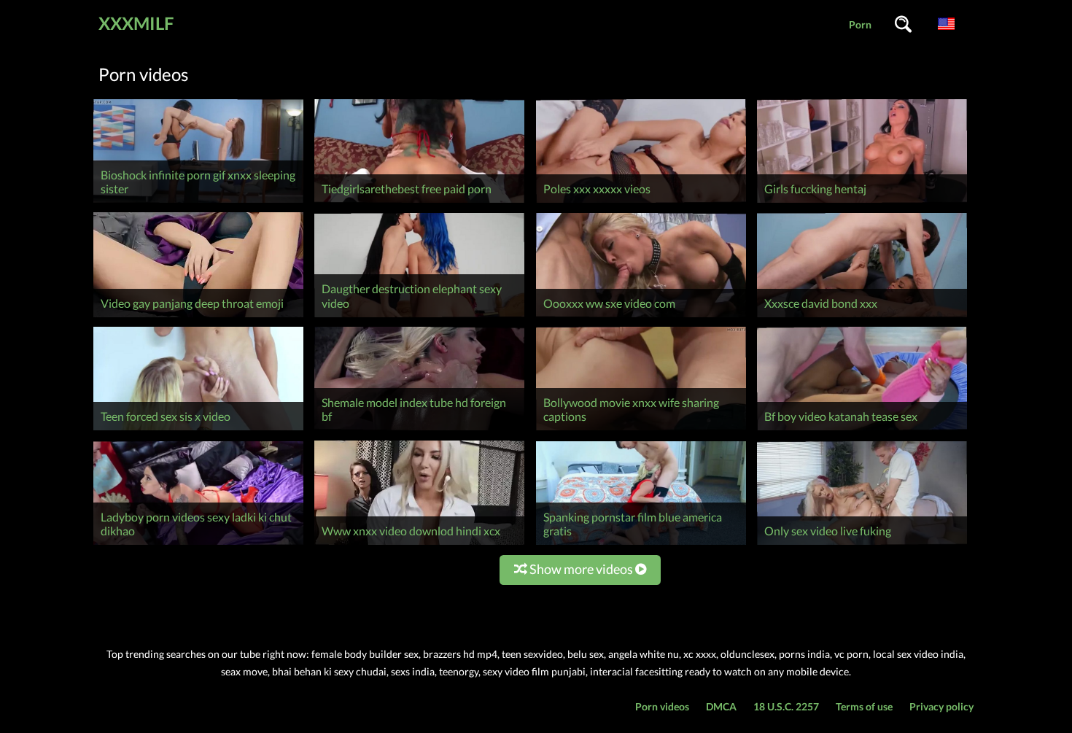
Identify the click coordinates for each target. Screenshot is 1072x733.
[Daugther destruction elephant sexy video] (419, 317)
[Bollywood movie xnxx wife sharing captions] (641, 430)
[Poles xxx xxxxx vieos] (641, 202)
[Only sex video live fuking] (862, 544)
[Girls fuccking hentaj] (862, 202)
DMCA (721, 706)
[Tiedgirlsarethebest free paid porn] (419, 202)
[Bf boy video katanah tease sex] (862, 430)
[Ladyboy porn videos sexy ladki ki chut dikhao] (198, 544)
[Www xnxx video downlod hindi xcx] (419, 544)
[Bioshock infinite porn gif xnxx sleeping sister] (198, 202)
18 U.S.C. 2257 (786, 706)
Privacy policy (941, 706)
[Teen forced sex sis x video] (198, 430)
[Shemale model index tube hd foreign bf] (419, 430)
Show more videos (581, 569)
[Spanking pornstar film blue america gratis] (641, 544)
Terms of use (864, 706)
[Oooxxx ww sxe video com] (641, 317)
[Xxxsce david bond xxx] (862, 317)
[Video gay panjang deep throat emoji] (198, 317)
